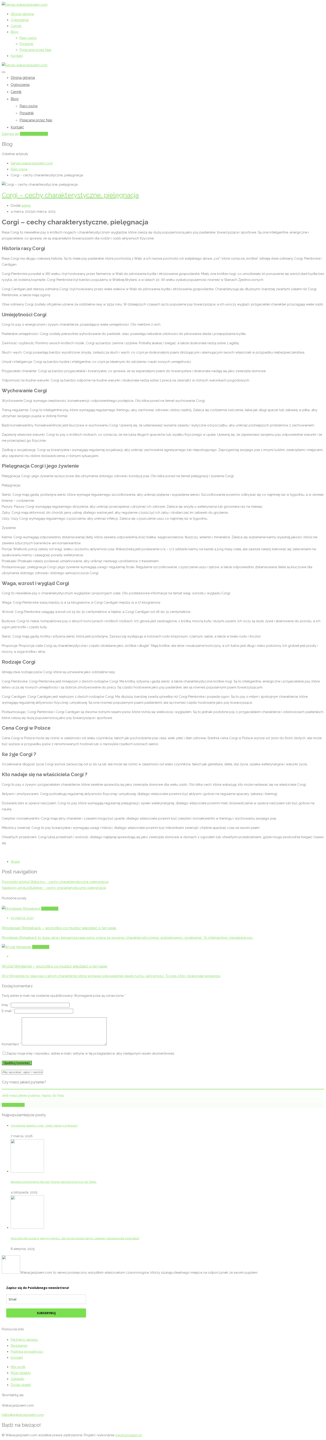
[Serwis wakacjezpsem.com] (24, 5)
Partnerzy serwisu (24, 1340)
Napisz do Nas (13, 1105)
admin (26, 206)
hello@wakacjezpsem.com (23, 1415)
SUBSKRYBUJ (46, 1313)
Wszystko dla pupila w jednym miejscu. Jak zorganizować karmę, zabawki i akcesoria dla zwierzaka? (75, 1238)
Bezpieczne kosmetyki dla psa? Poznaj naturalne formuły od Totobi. (54, 1181)
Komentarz (11, 1044)
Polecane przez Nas (35, 50)
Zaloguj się (11, 134)
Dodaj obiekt (21, 1385)
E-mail (8, 1011)
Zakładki (17, 1379)
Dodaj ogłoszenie (34, 134)
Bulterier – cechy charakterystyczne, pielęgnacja (54, 888)
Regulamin (19, 1346)
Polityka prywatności (27, 1352)
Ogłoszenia (20, 20)
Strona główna (22, 14)
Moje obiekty (21, 1373)
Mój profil (18, 1367)
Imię (6, 1005)
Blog (14, 32)
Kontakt (17, 56)
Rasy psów (28, 38)
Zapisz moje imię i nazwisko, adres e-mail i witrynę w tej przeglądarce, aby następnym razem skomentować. (90, 1053)
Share (15, 862)
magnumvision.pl (128, 1435)
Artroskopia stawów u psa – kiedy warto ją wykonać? (44, 1125)
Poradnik (26, 44)
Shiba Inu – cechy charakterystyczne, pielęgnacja (55, 882)
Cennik (16, 26)
